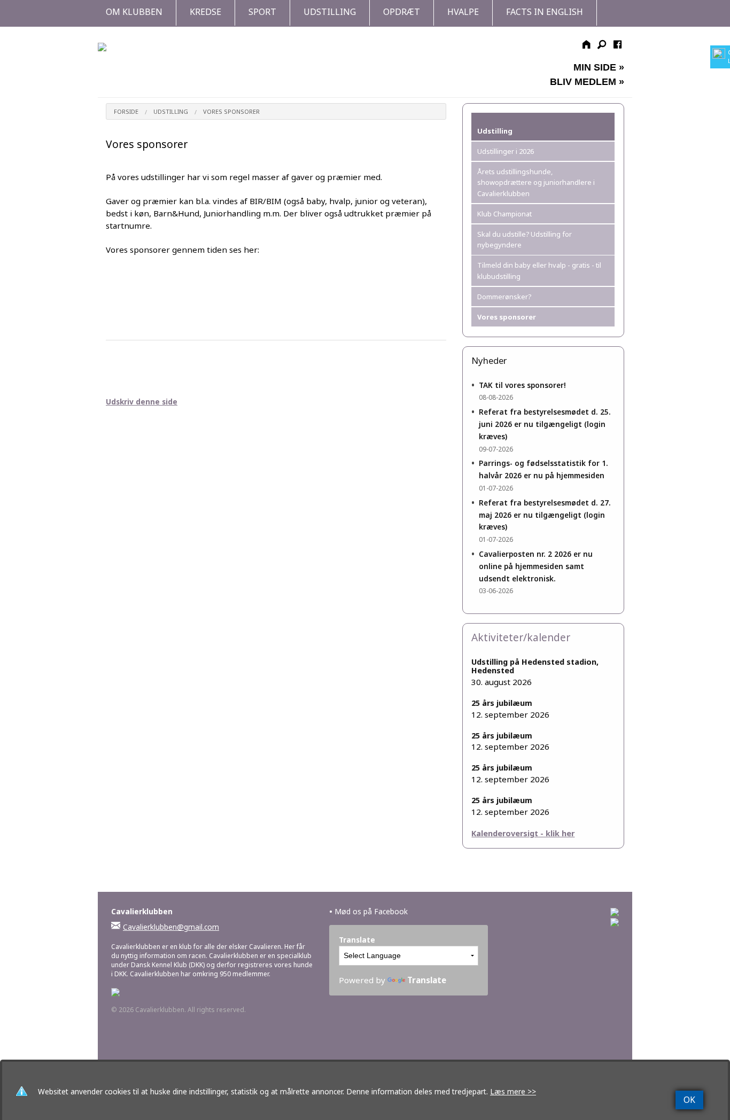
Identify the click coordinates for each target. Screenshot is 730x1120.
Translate (426, 980)
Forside (126, 111)
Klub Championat (504, 214)
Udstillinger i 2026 (505, 151)
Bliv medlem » (587, 81)
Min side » (598, 67)
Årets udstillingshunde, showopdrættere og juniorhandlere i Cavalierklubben (536, 182)
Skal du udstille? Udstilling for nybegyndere (524, 239)
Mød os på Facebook (368, 911)
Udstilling (170, 111)
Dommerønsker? (504, 296)
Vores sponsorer (231, 111)
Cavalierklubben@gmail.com (171, 927)
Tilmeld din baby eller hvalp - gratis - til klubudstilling (539, 270)
